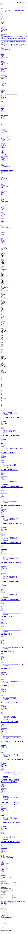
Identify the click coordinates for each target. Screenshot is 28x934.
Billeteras (2, 213)
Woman (22, 10)
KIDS (25, 10)
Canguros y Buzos (4, 167)
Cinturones (3, 214)
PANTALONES (7, 41)
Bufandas (2, 208)
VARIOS (2, 44)
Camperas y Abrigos (5, 178)
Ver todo (2, 105)
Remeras (2, 36)
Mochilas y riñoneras (5, 209)
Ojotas (2, 222)
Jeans (5, 45)
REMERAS (3, 106)
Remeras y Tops (19, 44)
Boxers (2, 212)
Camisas (2, 108)
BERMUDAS (14, 41)
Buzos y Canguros (23, 36)
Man (19, 10)
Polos (2, 113)
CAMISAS (6, 40)
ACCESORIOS (4, 38)
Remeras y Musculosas (5, 166)
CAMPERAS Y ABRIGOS (13, 38)
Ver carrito (3, 916)
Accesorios (3, 11)
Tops (2, 193)
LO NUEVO (3, 10)
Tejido (6, 44)
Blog (7, 10)
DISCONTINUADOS (13, 10)
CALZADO (23, 41)
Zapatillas (2, 221)
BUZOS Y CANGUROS (14, 40)
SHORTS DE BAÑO (5, 140)
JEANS (2, 42)
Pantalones (6, 36)
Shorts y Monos (21, 45)
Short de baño (12, 36)
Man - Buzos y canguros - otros (7, 170)
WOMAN (3, 147)
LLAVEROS (3, 211)
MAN (2, 132)
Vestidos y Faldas (10, 45)
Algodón (9, 44)
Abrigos (15, 45)
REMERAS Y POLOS (5, 137)
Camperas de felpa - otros (6, 171)
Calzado (7, 11)
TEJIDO (19, 41)
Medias (2, 216)
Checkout (2, 922)
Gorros (2, 215)
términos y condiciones (8, 902)
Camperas (17, 36)
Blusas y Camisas (4, 156)
